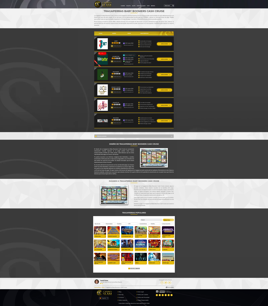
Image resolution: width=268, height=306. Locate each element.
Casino (123, 5)
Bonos (153, 5)
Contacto (121, 297)
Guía (148, 5)
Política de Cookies (142, 294)
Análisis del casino (117, 45)
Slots (133, 5)
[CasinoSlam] (104, 4)
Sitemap (121, 294)
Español (104, 298)
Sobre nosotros (123, 300)
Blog (120, 292)
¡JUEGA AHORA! (164, 43)
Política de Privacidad (143, 297)
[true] (105, 236)
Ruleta (128, 5)
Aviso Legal (140, 292)
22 (136, 268)
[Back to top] (264, 302)
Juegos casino (141, 5)
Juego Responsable (143, 300)
